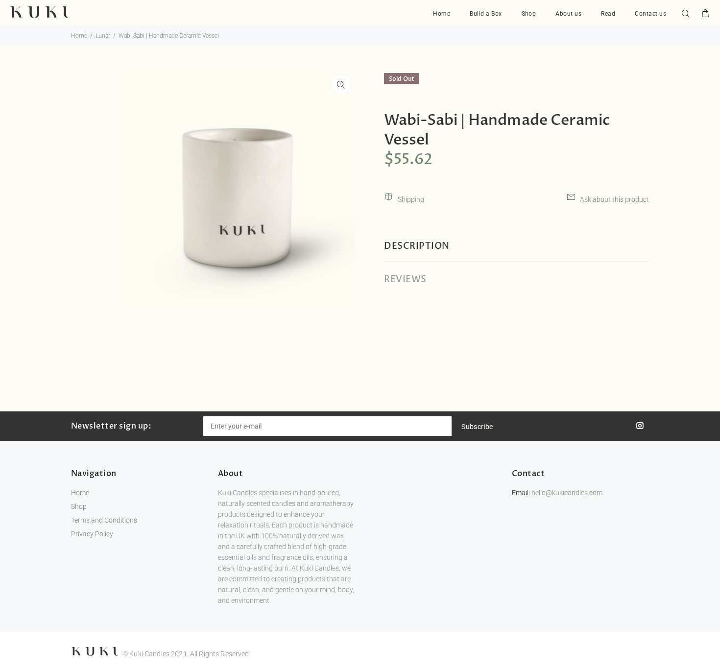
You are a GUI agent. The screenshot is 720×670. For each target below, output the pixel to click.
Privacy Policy (92, 534)
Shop (79, 506)
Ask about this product (614, 199)
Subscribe (477, 427)
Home (79, 35)
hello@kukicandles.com (566, 493)
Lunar (103, 35)
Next (341, 187)
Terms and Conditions (104, 520)
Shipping (411, 199)
